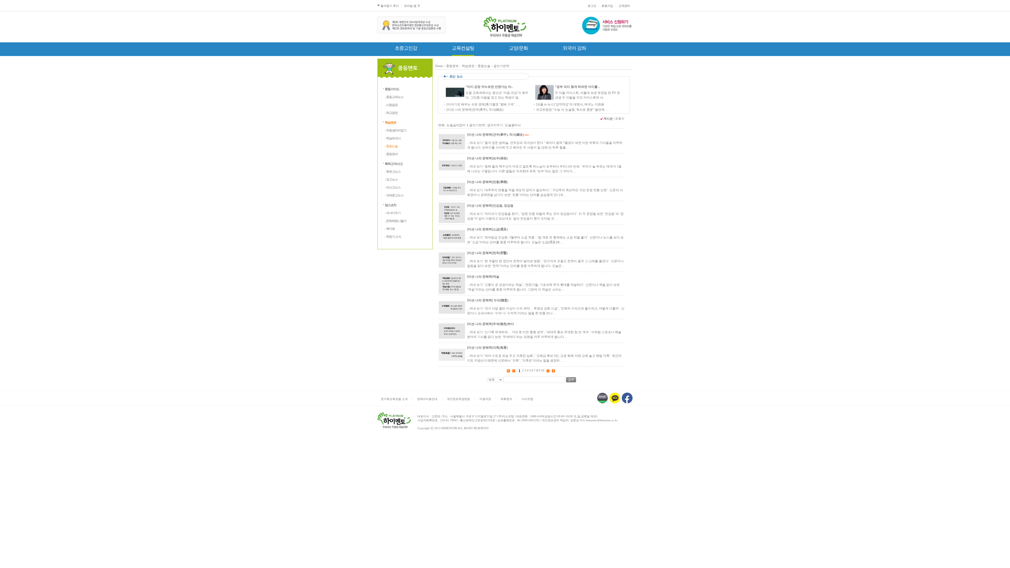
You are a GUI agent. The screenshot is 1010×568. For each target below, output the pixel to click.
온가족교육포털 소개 (394, 398)
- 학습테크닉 (393, 138)
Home (439, 66)
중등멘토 (452, 66)
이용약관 (485, 398)
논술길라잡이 (456, 125)
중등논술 (484, 66)
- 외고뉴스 (391, 179)
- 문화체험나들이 (395, 221)
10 (542, 370)
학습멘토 (390, 122)
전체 (441, 125)
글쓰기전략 (501, 66)
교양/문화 (518, 48)
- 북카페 (390, 229)
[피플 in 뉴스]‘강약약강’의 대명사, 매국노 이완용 (570, 104)
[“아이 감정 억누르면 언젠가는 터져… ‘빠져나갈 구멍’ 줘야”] (455, 97)
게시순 (608, 118)
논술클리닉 (513, 125)
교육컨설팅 (463, 48)
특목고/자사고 (394, 164)
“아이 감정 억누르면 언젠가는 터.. (489, 87)
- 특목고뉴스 (393, 172)
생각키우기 (495, 125)
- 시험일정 (391, 105)
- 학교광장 (391, 113)
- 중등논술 (391, 146)
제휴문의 (506, 398)
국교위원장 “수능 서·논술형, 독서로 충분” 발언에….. (572, 109)
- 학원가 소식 (393, 237)
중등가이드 (392, 89)
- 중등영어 (391, 154)
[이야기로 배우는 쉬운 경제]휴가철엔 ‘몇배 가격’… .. (483, 104)
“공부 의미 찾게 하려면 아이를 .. (577, 87)
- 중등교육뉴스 (394, 97)
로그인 (592, 5)
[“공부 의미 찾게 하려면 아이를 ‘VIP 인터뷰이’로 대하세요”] (544, 97)
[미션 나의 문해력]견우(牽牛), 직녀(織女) (475, 109)
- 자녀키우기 (393, 213)
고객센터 (624, 5)
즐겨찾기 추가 (390, 5)
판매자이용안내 (427, 398)
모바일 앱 (410, 5)
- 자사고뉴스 (393, 187)
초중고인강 (406, 48)
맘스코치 (390, 205)
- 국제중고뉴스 (394, 195)
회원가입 (607, 5)
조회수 (619, 118)
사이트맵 (527, 398)
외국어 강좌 (574, 48)
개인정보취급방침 (458, 398)
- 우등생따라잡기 (395, 130)
